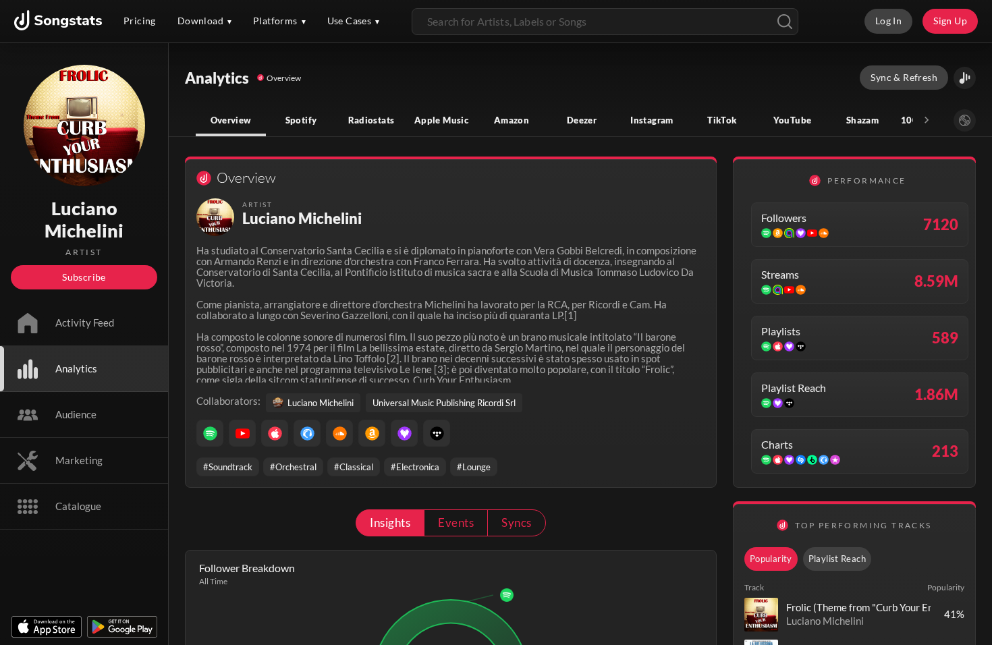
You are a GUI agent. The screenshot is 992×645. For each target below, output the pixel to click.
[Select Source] (965, 120)
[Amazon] (371, 433)
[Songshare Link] (965, 78)
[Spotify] (209, 433)
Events (456, 522)
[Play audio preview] (761, 614)
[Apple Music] (274, 433)
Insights (390, 522)
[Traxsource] (307, 433)
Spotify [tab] (301, 120)
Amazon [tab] (511, 120)
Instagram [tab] (651, 120)
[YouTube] (242, 433)
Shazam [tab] (862, 120)
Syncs (516, 522)
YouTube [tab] (792, 120)
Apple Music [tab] (441, 120)
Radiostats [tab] (371, 120)
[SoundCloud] (339, 433)
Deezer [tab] (582, 120)
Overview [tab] (231, 120)
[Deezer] (404, 433)
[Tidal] (436, 433)
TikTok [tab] (721, 120)
